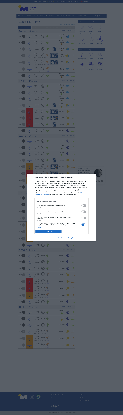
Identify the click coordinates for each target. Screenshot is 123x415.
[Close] (92, 177)
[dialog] (61, 207)
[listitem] (61, 202)
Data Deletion (51, 238)
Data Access (61, 238)
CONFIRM (48, 231)
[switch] (83, 205)
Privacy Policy (72, 238)
